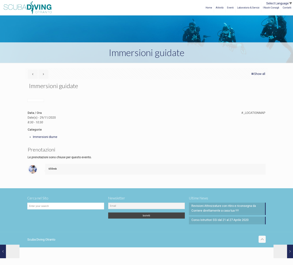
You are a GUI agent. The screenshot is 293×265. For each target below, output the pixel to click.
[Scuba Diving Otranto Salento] (27, 7)
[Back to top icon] (262, 239)
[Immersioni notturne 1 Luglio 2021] (9, 251)
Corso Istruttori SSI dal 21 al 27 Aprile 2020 (220, 220)
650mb (52, 168)
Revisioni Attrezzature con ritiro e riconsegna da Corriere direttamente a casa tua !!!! (223, 208)
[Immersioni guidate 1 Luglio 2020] (283, 251)
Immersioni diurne (45, 137)
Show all (259, 74)
